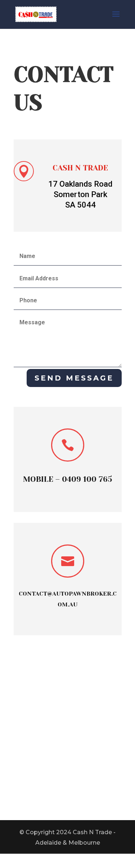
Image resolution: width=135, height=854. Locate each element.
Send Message (74, 378)
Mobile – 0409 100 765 (67, 479)
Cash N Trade (80, 168)
